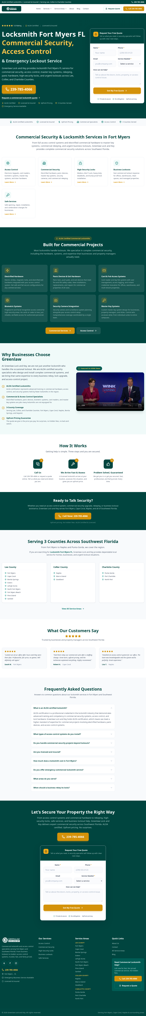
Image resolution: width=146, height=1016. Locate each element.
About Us (115, 943)
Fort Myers (119, 137)
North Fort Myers (13, 589)
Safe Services (44, 958)
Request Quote (114, 9)
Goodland (60, 579)
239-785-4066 (139, 2)
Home (38, 9)
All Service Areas (118, 951)
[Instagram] (16, 963)
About (71, 9)
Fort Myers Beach (14, 592)
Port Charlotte (110, 576)
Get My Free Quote (115, 90)
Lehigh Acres (12, 586)
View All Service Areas (71, 608)
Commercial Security (46, 947)
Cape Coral (53, 410)
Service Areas (59, 9)
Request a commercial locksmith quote (19, 98)
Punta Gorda (78, 547)
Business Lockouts (45, 954)
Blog (78, 9)
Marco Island (61, 576)
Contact (86, 9)
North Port (109, 579)
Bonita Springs (13, 579)
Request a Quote (129, 985)
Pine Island (11, 595)
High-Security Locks (46, 951)
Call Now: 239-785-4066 (75, 516)
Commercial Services (58, 330)
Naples (61, 410)
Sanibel (10, 599)
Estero (9, 583)
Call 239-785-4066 (135, 9)
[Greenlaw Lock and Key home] (11, 8)
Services (46, 9)
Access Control (87, 330)
